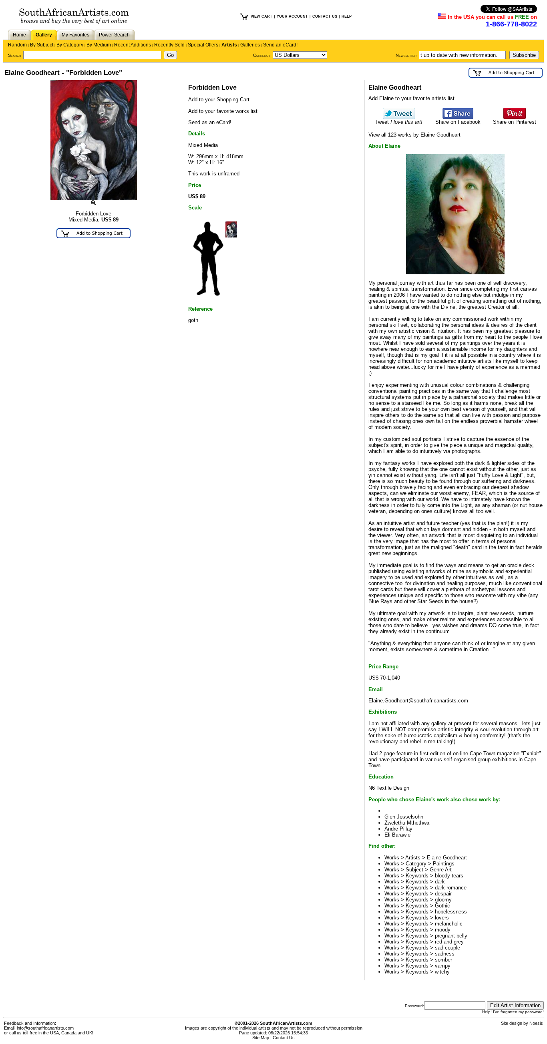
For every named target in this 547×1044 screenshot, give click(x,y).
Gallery (44, 35)
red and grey (449, 942)
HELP (347, 16)
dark (440, 882)
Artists (229, 45)
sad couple (447, 948)
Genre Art (441, 870)
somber (443, 960)
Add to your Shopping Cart (218, 100)
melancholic (449, 924)
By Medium (98, 45)
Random (17, 45)
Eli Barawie (397, 835)
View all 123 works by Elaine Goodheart (414, 135)
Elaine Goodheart (447, 858)
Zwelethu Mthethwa (406, 823)
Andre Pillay (398, 829)
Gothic (442, 906)
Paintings (443, 864)
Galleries (250, 45)
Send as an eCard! (209, 122)
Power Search (114, 35)
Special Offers (203, 45)
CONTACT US (324, 16)
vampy (442, 966)
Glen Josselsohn (403, 817)
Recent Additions (132, 45)
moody (442, 930)
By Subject (41, 45)
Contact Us (284, 1037)
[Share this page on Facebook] (457, 117)
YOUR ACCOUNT (292, 16)
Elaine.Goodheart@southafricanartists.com (418, 701)
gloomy (443, 900)
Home (19, 35)
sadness (444, 954)
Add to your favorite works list (222, 111)
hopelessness (451, 912)
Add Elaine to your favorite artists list (411, 98)
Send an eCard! (280, 45)
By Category (69, 45)
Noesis (536, 1023)
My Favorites (75, 35)
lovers (442, 918)
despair (443, 894)
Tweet (398, 122)
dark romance (451, 888)
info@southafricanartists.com (45, 1028)
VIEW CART (261, 16)
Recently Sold (169, 45)
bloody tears (449, 876)
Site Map (260, 1037)
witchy (442, 972)
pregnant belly (451, 936)
